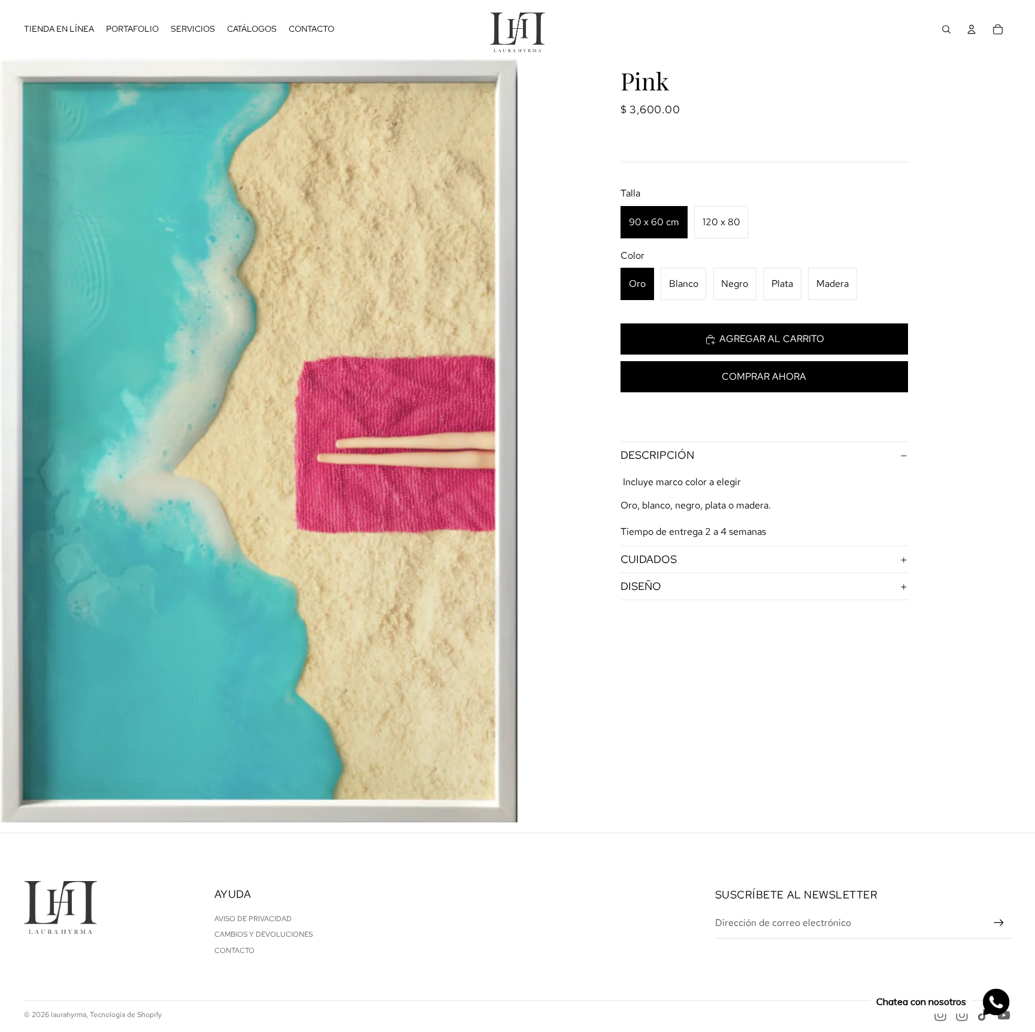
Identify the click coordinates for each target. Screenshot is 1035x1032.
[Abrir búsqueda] (946, 29)
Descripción (657, 455)
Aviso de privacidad (253, 919)
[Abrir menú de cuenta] (971, 29)
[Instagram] (940, 1015)
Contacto (234, 950)
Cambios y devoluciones (263, 934)
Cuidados (649, 560)
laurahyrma (68, 1014)
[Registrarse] (999, 923)
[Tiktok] (983, 1015)
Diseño (641, 587)
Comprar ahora (764, 377)
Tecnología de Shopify (126, 1014)
